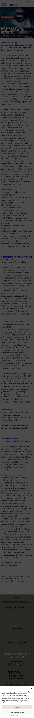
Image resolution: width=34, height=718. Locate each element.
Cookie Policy (12, 716)
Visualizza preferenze (17, 712)
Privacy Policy (21, 716)
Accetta (17, 707)
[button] (31, 688)
